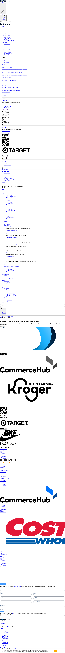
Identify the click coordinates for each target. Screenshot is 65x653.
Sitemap (16, 648)
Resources (3, 159)
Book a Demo (2, 326)
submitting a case (9, 626)
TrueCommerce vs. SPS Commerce (9, 179)
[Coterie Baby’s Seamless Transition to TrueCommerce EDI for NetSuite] (2, 188)
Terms (15, 586)
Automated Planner (10, 209)
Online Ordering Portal (7, 53)
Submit (2, 611)
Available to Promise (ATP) (11, 210)
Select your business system (36, 601)
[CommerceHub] (28, 372)
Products (3, 26)
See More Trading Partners (6, 131)
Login (1, 14)
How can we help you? (2, 605)
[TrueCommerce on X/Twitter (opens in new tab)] (3, 647)
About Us (1, 640)
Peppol (5, 39)
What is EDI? (4, 635)
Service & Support (6, 14)
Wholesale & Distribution (10, 256)
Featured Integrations (6, 109)
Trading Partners (5, 127)
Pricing (3, 189)
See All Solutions (4, 60)
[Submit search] (10, 21)
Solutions (3, 55)
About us (3, 182)
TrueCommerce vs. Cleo (7, 177)
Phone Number (35, 597)
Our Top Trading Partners (7, 133)
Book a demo (3, 583)
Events (8, 286)
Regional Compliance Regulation (9, 40)
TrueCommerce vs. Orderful (8, 178)
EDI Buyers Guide (5, 636)
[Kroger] (30, 406)
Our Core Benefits (5, 171)
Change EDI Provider (10, 226)
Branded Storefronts (7, 52)
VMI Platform (4, 42)
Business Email (2, 597)
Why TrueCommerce (5, 169)
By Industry (5, 247)
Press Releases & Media (7, 165)
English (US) (3, 18)
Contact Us (3, 644)
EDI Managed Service (7, 31)
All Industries (9, 259)
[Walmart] (3, 418)
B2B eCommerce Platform (6, 632)
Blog (4, 164)
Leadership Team (6, 184)
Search (1, 303)
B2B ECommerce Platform (7, 49)
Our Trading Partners (5, 638)
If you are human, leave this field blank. (6, 587)
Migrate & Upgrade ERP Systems (12, 230)
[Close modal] (0, 566)
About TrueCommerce (10, 298)
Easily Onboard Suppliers (10, 233)
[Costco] (3, 429)
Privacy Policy (19, 586)
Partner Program (11, 14)
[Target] (14, 427)
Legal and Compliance (5, 645)
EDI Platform (4, 28)
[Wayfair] (3, 416)
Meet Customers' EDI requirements (12, 237)
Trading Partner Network (5, 125)
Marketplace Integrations (7, 106)
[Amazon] (3, 355)
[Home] (5, 1)
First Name (1, 593)
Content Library (5, 161)
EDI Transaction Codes (5, 637)
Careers (5, 185)
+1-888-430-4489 (2, 623)
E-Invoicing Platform (6, 35)
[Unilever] (8, 445)
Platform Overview (7, 37)
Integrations (3, 98)
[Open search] (0, 22)
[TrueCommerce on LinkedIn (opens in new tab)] (0, 647)
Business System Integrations (11, 196)
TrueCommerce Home (7, 33)
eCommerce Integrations (7, 105)
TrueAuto (5, 32)
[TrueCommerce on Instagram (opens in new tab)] (4, 647)
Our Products (2, 628)
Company (1, 601)
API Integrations (6, 107)
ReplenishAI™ (9, 211)
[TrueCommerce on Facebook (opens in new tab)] (2, 647)
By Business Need (5, 62)
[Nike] (11, 441)
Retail (8, 252)
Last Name (34, 593)
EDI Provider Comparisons (7, 175)
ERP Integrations (6, 104)
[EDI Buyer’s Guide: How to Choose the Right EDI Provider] (2, 168)
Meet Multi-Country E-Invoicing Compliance (13, 244)
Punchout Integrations (7, 54)
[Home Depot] (3, 413)
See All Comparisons (7, 180)
